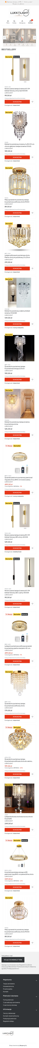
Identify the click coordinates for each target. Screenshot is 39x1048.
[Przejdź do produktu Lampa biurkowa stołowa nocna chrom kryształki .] (19, 798)
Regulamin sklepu (8, 1021)
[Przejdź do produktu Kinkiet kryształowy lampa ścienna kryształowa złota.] (19, 404)
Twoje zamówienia (9, 984)
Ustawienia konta (8, 986)
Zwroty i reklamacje (9, 1013)
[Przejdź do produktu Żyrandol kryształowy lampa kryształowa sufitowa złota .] (19, 685)
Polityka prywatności (9, 1018)
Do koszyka (17, 102)
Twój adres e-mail (7, 956)
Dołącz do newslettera (13, 960)
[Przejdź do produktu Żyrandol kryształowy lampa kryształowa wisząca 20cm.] (19, 348)
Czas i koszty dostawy (10, 1005)
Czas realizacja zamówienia (11, 1002)
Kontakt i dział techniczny (11, 1016)
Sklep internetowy (17, 1045)
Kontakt (5, 991)
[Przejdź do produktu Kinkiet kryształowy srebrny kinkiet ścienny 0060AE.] (19, 293)
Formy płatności (8, 1000)
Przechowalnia (7, 989)
